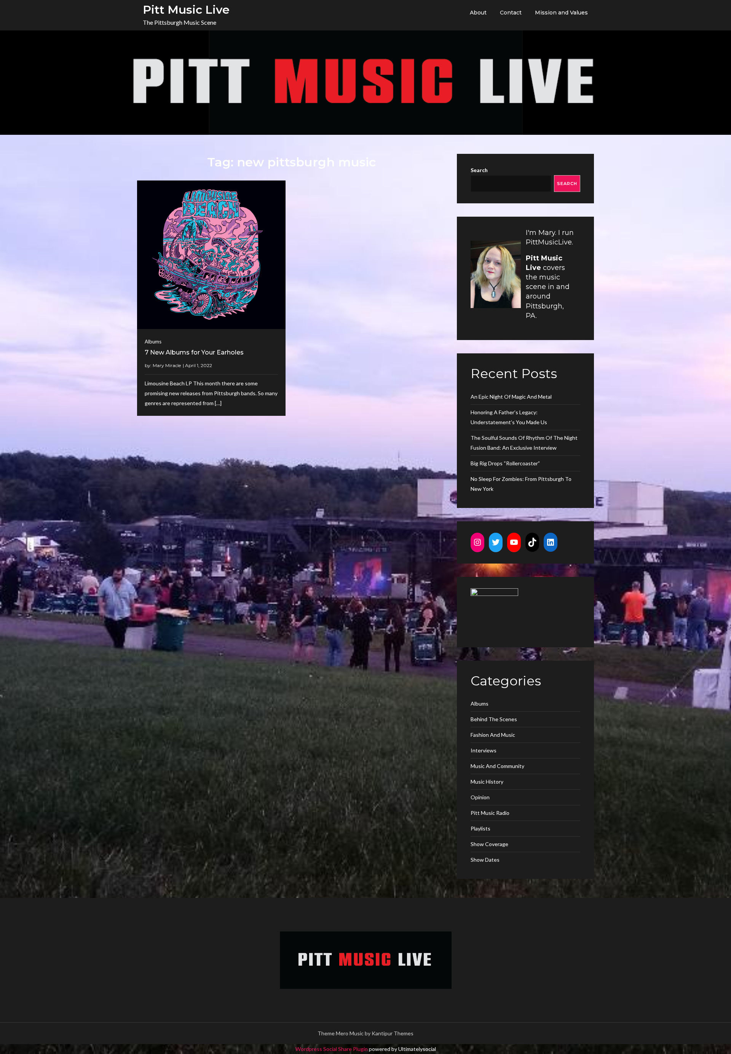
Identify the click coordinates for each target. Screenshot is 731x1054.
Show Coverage (489, 844)
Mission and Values (561, 12)
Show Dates (485, 859)
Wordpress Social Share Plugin (332, 1049)
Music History (487, 781)
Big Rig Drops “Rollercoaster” (505, 463)
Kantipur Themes (392, 1033)
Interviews (483, 750)
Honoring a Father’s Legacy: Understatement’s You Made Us (509, 417)
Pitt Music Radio (490, 813)
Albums (153, 342)
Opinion (480, 797)
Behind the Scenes (494, 719)
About (478, 12)
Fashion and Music (493, 734)
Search (479, 170)
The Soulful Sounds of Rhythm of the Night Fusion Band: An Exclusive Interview (524, 442)
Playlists (480, 828)
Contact (511, 12)
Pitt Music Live (186, 10)
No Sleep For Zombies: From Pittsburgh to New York (521, 484)
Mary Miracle (167, 365)
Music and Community (497, 766)
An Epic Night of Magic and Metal (511, 396)
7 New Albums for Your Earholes (194, 352)
